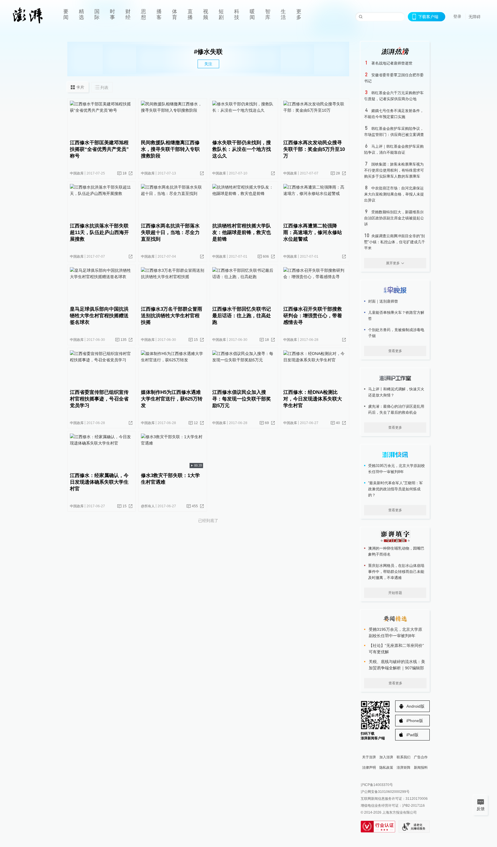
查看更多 (395, 351)
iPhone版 (414, 720)
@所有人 (148, 506)
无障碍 (475, 16)
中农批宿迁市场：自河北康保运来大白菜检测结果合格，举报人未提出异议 (394, 194)
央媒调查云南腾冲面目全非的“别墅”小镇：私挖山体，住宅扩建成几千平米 (394, 242)
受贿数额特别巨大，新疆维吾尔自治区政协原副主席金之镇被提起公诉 (394, 218)
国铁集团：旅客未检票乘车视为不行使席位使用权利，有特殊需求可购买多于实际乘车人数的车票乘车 (394, 170)
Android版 (415, 706)
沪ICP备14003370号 (377, 785)
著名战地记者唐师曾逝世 (391, 63)
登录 (457, 16)
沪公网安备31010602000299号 (385, 792)
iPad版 (412, 734)
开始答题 (395, 593)
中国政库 (77, 173)
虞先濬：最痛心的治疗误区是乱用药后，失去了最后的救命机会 (396, 409)
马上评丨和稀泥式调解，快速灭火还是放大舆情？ (396, 392)
